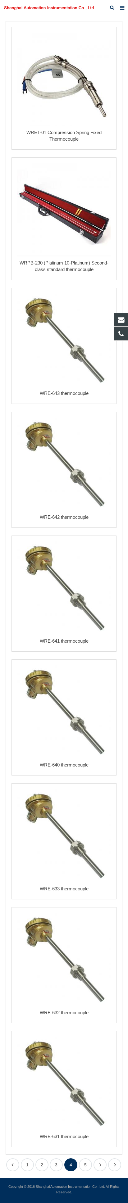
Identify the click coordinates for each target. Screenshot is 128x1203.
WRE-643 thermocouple (64, 393)
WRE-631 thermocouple (64, 1136)
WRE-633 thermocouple (64, 888)
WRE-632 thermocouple (64, 1012)
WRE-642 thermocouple (64, 517)
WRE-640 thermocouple (64, 764)
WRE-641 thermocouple (64, 641)
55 (114, 1164)
